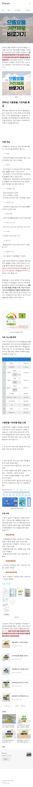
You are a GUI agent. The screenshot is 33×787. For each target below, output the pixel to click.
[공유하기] (9, 706)
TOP (29, 781)
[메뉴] (29, 3)
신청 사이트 (6, 584)
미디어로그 (18, 10)
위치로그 (28, 10)
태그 (9, 10)
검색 (25, 3)
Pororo (6, 3)
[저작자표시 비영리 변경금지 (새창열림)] (23, 706)
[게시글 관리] (11, 706)
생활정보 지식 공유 (7, 755)
